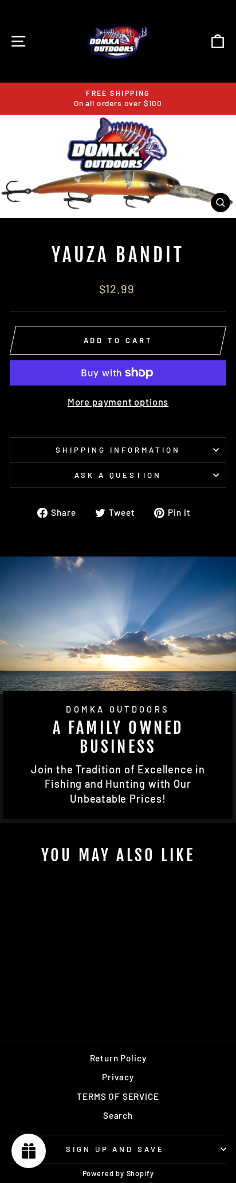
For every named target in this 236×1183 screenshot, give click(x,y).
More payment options (118, 401)
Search (118, 1115)
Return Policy (118, 1058)
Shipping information (118, 449)
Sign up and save (115, 1149)
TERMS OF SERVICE (118, 1096)
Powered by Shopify (118, 1173)
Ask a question (118, 475)
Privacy (118, 1077)
